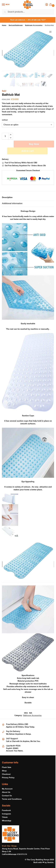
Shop (4, 771)
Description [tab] (7, 197)
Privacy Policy (8, 777)
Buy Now (34, 144)
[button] (51, 5)
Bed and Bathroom (16, 25)
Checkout (6, 774)
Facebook (6, 810)
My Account (7, 789)
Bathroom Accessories (33, 25)
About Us (6, 792)
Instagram (6, 814)
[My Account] (46, 4)
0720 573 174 (22, 854)
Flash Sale (6, 767)
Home (4, 25)
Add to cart (27, 151)
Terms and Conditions (12, 799)
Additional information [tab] (12, 203)
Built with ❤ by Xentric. (43, 862)
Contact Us (7, 796)
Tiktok (5, 817)
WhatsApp (6, 821)
